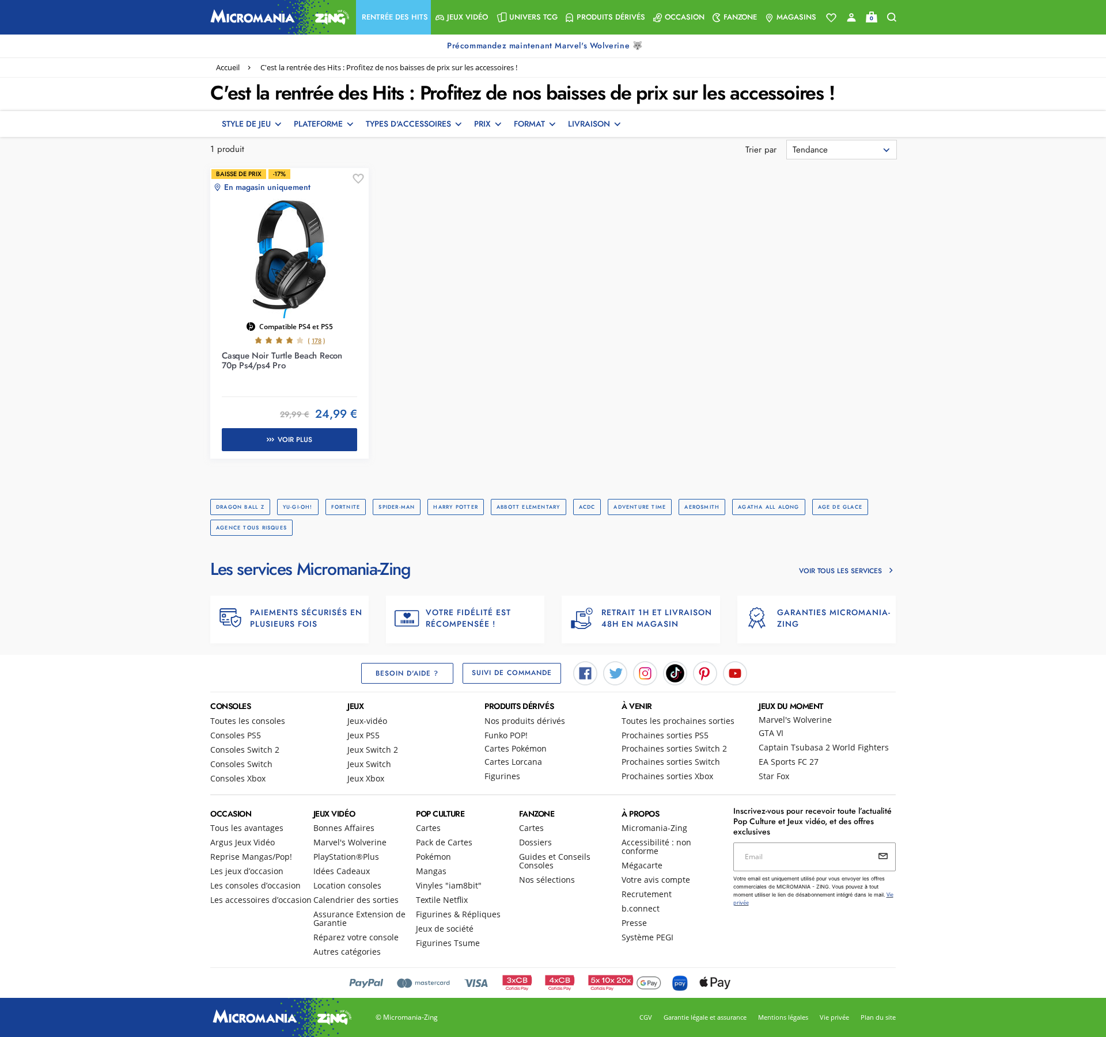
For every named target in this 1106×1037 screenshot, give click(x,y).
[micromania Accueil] (277, 17)
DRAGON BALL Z (240, 506)
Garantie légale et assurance (705, 1017)
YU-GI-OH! (298, 506)
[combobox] (841, 149)
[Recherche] (892, 17)
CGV (645, 1017)
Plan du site (878, 1017)
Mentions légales (783, 1017)
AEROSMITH (701, 506)
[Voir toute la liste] (831, 18)
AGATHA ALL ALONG (768, 506)
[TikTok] (675, 672)
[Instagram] (645, 672)
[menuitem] (393, 17)
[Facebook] (585, 672)
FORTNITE (346, 506)
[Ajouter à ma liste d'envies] (358, 178)
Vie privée (834, 1017)
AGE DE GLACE (840, 506)
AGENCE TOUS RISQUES (251, 527)
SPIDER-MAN (396, 506)
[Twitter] (615, 672)
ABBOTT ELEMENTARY (528, 506)
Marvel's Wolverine (795, 719)
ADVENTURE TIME (639, 506)
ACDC (587, 506)
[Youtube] (735, 672)
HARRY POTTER (455, 506)
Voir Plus (295, 439)
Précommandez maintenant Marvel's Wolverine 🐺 (546, 45)
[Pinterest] (705, 672)
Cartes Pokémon (515, 748)
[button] (393, 17)
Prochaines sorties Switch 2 (674, 748)
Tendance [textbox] (810, 149)
